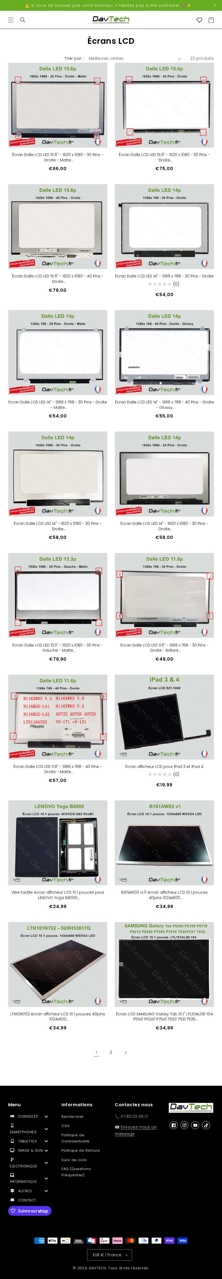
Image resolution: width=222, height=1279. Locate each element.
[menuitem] (31, 1117)
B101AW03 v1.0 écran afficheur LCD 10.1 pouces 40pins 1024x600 (164, 895)
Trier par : (73, 58)
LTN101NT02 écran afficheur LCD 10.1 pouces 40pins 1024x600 (57, 1017)
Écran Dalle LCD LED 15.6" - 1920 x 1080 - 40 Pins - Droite (57, 279)
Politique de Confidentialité (75, 1138)
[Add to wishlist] (99, 71)
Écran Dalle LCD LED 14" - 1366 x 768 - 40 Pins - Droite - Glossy (164, 405)
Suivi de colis (74, 1159)
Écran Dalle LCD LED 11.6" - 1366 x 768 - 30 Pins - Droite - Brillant (164, 648)
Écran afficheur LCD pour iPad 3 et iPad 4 (164, 766)
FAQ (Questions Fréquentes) (76, 1172)
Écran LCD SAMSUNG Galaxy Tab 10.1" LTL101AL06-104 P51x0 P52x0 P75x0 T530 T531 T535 (164, 1017)
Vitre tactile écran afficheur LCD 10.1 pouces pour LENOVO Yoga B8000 (57, 895)
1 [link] (96, 1052)
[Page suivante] (126, 1053)
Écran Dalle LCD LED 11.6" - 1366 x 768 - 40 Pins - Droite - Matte (58, 769)
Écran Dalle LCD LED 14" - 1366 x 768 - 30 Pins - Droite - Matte (57, 405)
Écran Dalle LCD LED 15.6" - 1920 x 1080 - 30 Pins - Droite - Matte (57, 157)
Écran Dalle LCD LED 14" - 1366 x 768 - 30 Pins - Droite (164, 276)
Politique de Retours (80, 1150)
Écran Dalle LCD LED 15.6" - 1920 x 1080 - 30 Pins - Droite (164, 157)
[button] (11, 20)
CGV (65, 1125)
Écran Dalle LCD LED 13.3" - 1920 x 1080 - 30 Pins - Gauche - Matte (57, 648)
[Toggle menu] (46, 1116)
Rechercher (72, 1116)
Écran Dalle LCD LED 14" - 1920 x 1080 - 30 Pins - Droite (58, 526)
